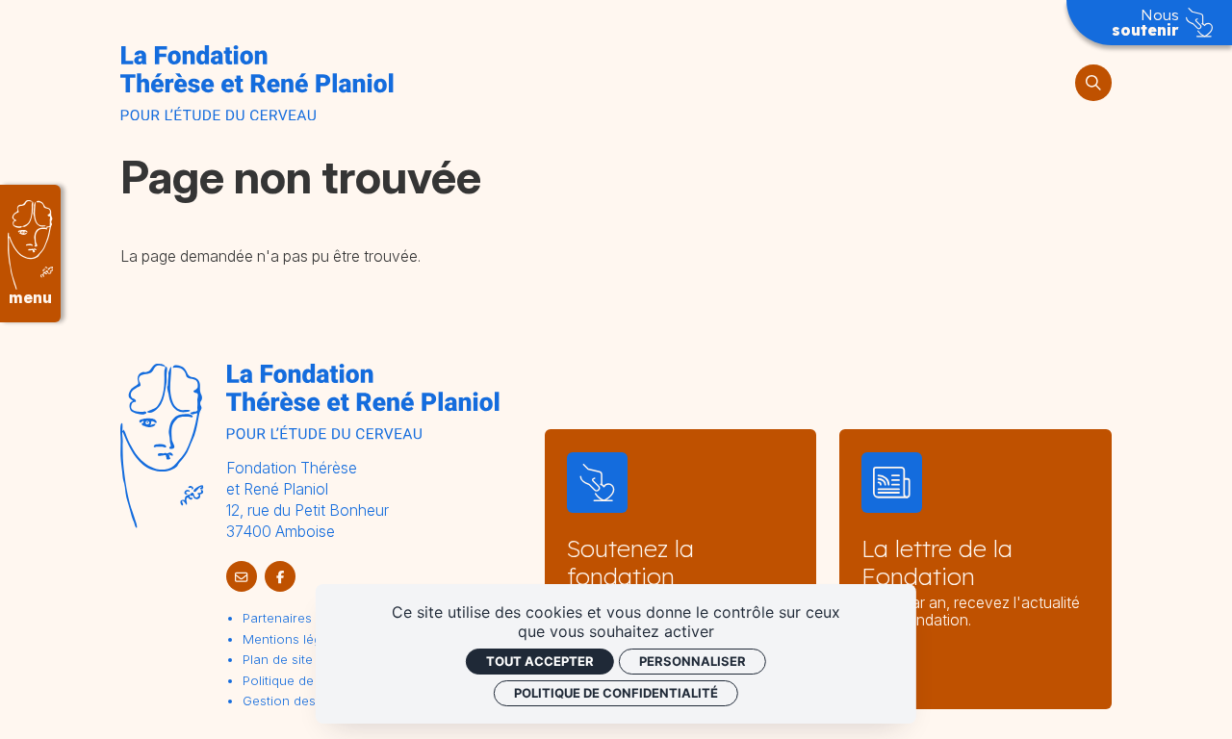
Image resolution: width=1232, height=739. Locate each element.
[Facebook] (280, 576)
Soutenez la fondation (630, 562)
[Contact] (241, 576)
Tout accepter (540, 661)
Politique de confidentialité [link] (616, 693)
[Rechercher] (1093, 82)
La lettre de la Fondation (937, 562)
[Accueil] (256, 82)
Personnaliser (692, 661)
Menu (30, 298)
